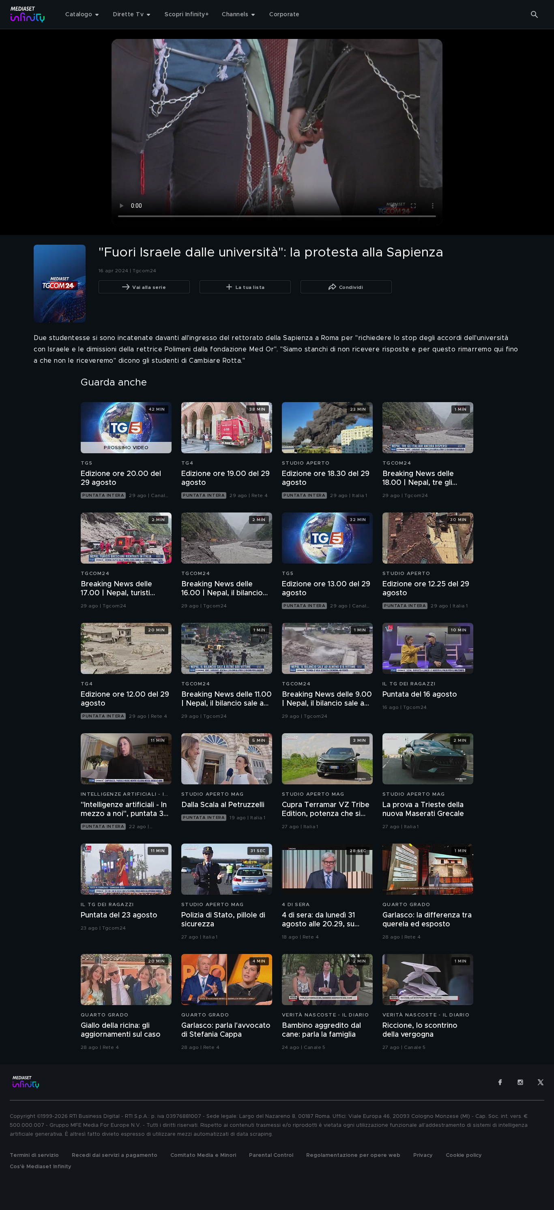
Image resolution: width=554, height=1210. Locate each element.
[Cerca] (534, 14)
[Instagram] (520, 1082)
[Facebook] (500, 1082)
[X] (540, 1082)
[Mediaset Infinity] (28, 14)
